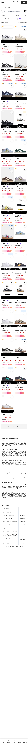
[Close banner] (1, 2)
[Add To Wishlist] (12, 44)
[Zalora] (14, 7)
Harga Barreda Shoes (7, 512)
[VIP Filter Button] (21, 19)
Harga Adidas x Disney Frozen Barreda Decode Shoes (9, 539)
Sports (18, 426)
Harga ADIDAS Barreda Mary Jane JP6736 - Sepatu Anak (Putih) (10, 535)
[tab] (3, 15)
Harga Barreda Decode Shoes (9, 528)
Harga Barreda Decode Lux (8, 515)
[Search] (25, 11)
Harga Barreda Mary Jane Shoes (10, 521)
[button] (14, 2)
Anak (13, 426)
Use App (24, 2)
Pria (9, 426)
